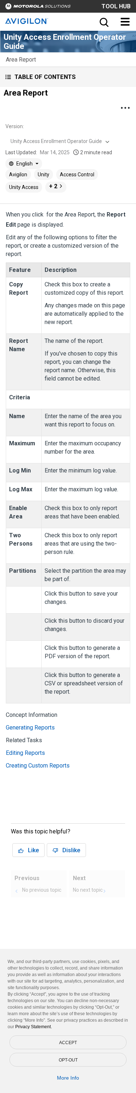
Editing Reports (25, 752)
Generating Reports (30, 727)
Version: (14, 126)
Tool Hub (116, 6)
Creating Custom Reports (38, 765)
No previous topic (41, 890)
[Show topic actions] (125, 108)
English (24, 164)
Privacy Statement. (33, 1026)
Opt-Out (68, 1060)
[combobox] (59, 141)
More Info (68, 1078)
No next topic (88, 890)
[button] (68, 77)
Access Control (77, 174)
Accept (68, 1042)
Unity (43, 174)
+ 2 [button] (53, 186)
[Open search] (103, 21)
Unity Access (23, 187)
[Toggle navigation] (125, 21)
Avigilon (18, 174)
